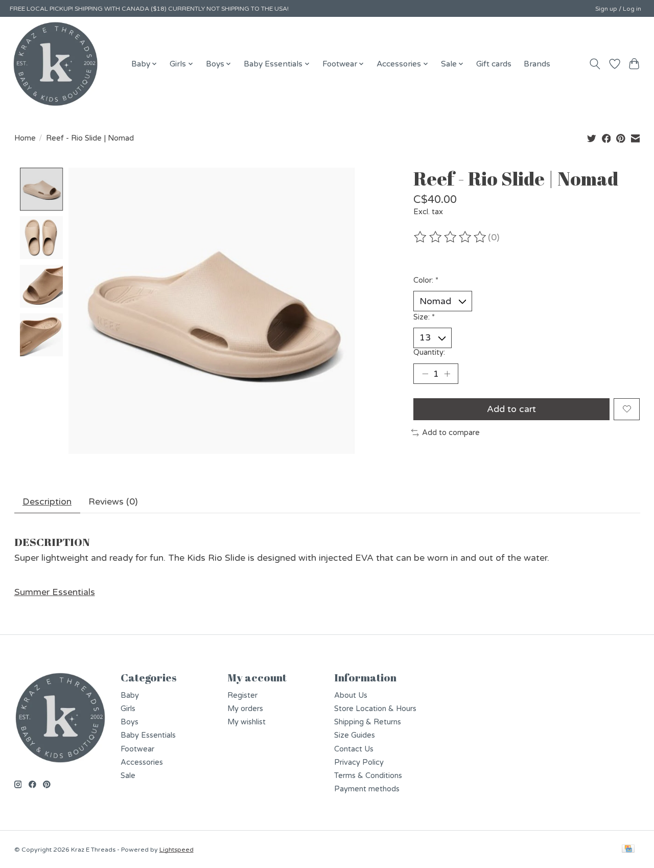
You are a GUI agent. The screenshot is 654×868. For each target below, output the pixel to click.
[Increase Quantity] (447, 374)
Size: (424, 317)
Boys (129, 722)
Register (242, 695)
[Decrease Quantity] (425, 374)
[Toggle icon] (594, 64)
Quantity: (429, 352)
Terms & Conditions (368, 775)
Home (25, 138)
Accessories (142, 762)
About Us (350, 695)
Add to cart (511, 409)
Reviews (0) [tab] (112, 501)
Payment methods (367, 789)
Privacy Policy (359, 762)
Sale (128, 775)
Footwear (137, 749)
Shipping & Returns (367, 722)
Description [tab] (47, 501)
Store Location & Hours (375, 708)
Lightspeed (176, 849)
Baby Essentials (148, 735)
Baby (130, 695)
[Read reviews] (450, 237)
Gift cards (493, 63)
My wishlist (246, 722)
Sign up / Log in (618, 8)
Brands (537, 63)
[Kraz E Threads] (55, 63)
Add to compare (451, 432)
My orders (245, 708)
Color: (425, 280)
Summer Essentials (54, 592)
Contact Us (353, 749)
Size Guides (354, 735)
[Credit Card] (628, 849)
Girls (128, 708)
